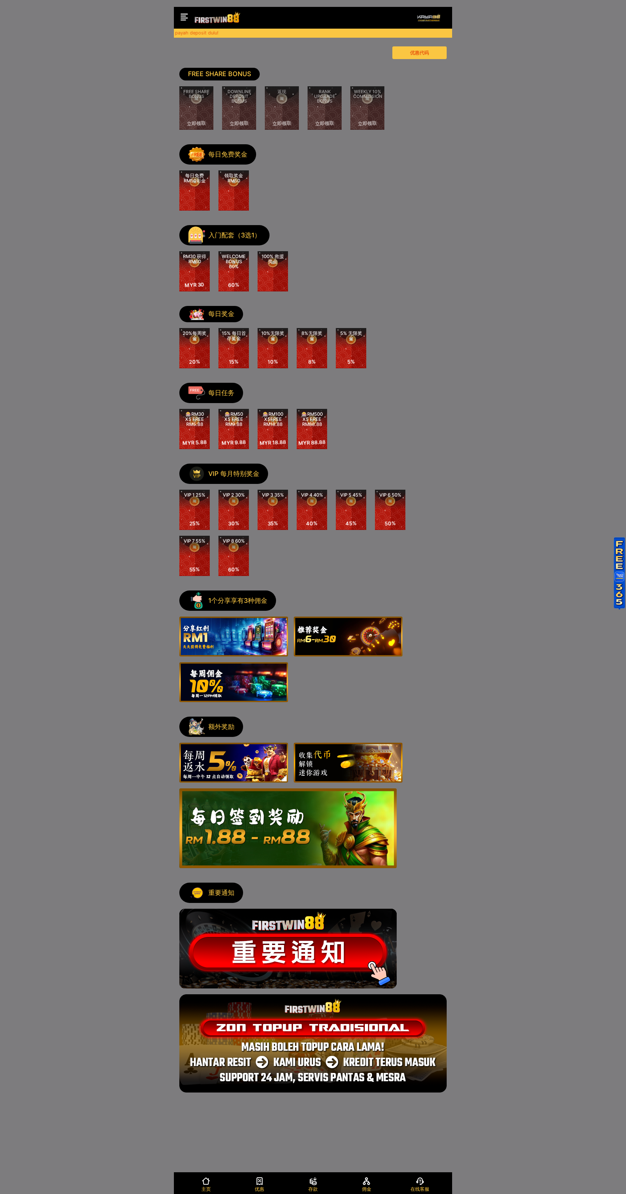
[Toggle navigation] (184, 18)
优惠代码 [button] (419, 52)
